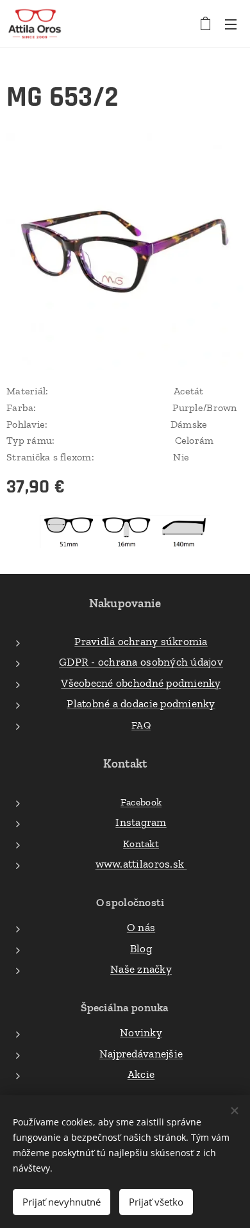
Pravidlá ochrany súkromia (140, 641)
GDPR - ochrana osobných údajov (141, 661)
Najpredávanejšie (141, 1053)
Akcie (141, 1074)
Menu (231, 24)
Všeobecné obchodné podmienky (141, 683)
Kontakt (141, 843)
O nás (141, 927)
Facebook (141, 802)
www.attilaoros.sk (141, 863)
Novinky (141, 1032)
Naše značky (141, 969)
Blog (141, 948)
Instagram (140, 822)
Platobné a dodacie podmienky (141, 703)
